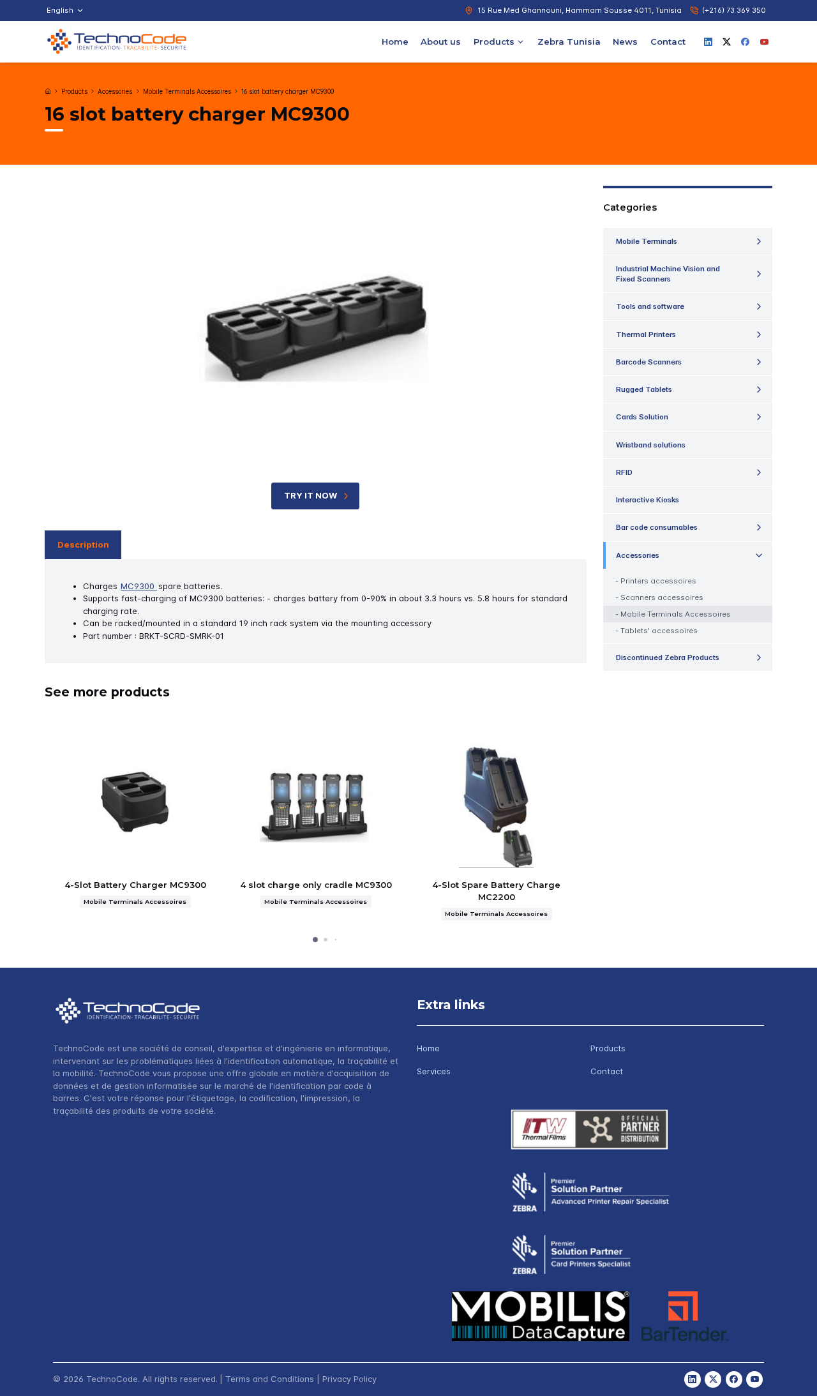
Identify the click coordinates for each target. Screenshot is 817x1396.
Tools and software (650, 306)
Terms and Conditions (269, 1379)
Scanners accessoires (661, 597)
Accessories (115, 91)
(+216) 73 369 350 (734, 10)
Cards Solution (642, 416)
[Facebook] (745, 41)
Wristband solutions (651, 444)
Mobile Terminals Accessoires (187, 91)
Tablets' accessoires (659, 630)
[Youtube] (764, 41)
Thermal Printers (646, 334)
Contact (668, 41)
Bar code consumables (657, 527)
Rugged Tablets (644, 389)
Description (83, 544)
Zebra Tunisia (569, 41)
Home (395, 41)
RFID (624, 472)
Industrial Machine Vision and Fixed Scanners (668, 273)
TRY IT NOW (310, 495)
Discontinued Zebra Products (667, 657)
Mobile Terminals (646, 241)
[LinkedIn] (708, 41)
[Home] (48, 91)
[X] (727, 41)
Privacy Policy (349, 1379)
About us (441, 41)
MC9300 (139, 586)
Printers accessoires (658, 580)
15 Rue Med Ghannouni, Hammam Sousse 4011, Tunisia (579, 10)
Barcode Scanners (649, 361)
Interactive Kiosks (647, 499)
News (625, 41)
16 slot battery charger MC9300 (287, 91)
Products (494, 41)
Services (434, 1071)
